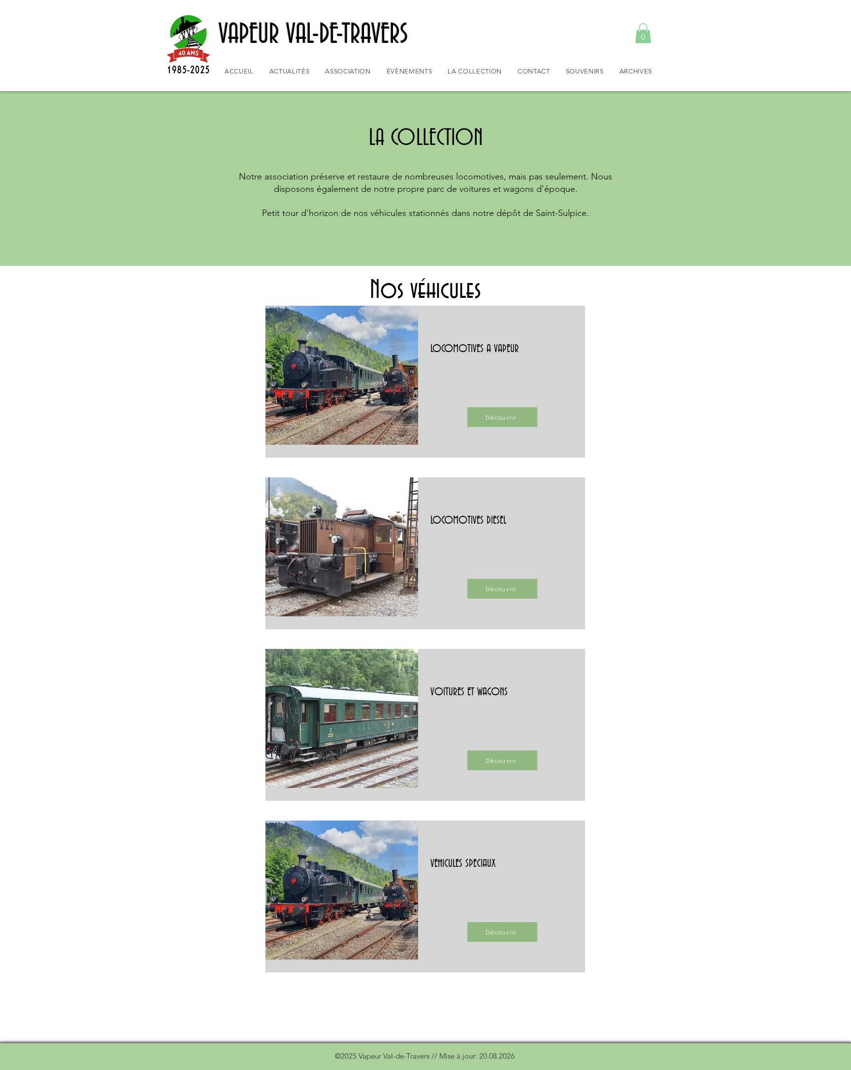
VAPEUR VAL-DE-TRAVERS (313, 35)
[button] (643, 33)
